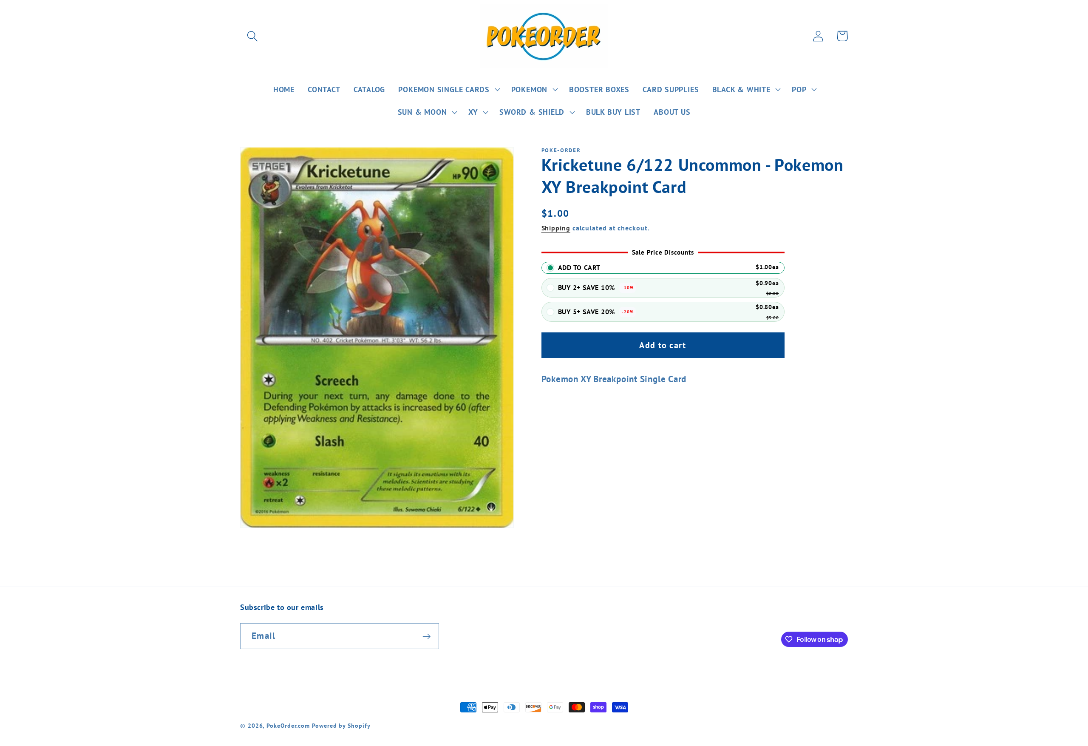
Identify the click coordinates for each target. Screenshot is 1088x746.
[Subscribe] (426, 637)
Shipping (555, 228)
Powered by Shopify (341, 725)
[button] (252, 36)
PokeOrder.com (288, 725)
